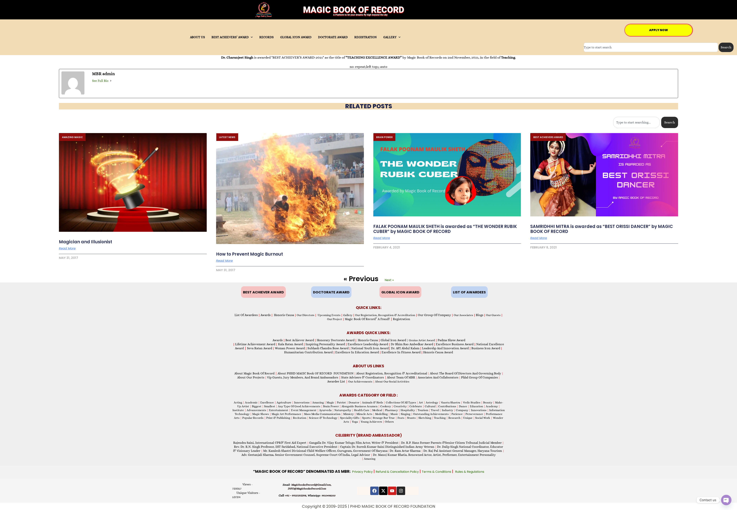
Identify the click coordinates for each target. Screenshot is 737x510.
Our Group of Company (434, 315)
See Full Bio (100, 81)
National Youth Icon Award (370, 348)
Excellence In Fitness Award (401, 352)
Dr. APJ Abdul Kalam (405, 348)
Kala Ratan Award (290, 344)
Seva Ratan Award (259, 348)
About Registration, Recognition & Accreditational (391, 373)
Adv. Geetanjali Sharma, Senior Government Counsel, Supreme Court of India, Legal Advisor (306, 455)
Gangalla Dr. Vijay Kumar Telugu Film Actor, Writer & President (353, 443)
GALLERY (390, 37)
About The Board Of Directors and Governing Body (465, 373)
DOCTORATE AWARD (333, 37)
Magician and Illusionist (85, 242)
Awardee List (337, 381)
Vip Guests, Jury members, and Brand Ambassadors (304, 377)
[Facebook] (374, 491)
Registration (401, 319)
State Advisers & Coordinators (363, 377)
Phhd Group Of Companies (479, 377)
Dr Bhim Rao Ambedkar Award (412, 344)
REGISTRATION (365, 37)
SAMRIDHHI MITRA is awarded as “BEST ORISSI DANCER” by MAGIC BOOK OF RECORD (601, 229)
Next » (389, 280)
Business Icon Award (485, 348)
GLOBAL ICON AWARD (295, 37)
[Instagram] (401, 491)
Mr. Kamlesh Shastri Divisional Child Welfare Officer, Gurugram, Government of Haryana (325, 451)
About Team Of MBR (401, 377)
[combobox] (651, 47)
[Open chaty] (726, 500)
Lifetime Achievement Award (255, 344)
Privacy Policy (362, 471)
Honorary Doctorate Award (335, 340)
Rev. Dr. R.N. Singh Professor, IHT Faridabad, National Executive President (285, 447)
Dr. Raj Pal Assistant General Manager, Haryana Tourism (463, 451)
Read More (67, 248)
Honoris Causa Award (438, 352)
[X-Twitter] (383, 491)
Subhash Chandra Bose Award (328, 348)
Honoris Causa (284, 315)
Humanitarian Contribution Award (308, 352)
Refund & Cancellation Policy (398, 471)
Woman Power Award (290, 348)
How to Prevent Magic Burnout (249, 254)
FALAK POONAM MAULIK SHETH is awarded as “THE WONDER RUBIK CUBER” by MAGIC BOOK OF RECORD (445, 229)
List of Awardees (246, 315)
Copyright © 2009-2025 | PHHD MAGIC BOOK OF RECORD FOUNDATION (368, 506)
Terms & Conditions (437, 471)
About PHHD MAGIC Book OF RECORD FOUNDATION (316, 373)
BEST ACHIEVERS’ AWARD (230, 37)
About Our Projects (250, 377)
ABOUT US (197, 37)
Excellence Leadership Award (368, 344)
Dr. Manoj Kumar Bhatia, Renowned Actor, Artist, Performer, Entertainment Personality (434, 455)
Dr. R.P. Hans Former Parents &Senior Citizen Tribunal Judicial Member (451, 443)
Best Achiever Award (299, 340)
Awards (265, 315)
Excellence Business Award (454, 344)
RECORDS (266, 37)
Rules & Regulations (469, 471)
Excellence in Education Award (357, 352)
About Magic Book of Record (255, 373)
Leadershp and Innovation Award (445, 348)
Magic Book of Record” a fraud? (368, 319)
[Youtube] (392, 491)
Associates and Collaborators (438, 377)
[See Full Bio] (110, 81)
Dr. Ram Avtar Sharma (405, 451)
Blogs (479, 315)
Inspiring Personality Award (325, 344)
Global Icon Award (393, 340)
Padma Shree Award (451, 340)
